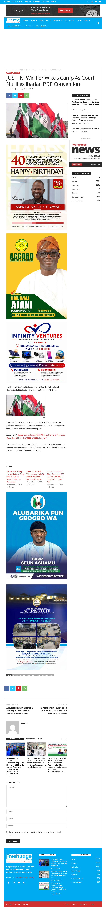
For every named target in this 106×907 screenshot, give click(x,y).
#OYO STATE (31, 675)
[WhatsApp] (26, 95)
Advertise (45, 2)
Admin (11, 89)
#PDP (38, 675)
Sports (28, 26)
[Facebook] (87, 2)
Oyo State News (47, 675)
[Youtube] (99, 2)
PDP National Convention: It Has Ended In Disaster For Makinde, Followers (53, 710)
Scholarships (82, 20)
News (33, 20)
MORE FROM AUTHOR (34, 739)
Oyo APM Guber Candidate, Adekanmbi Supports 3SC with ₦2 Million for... (59, 863)
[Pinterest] (21, 95)
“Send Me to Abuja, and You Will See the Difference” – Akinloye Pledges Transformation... (85, 117)
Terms (53, 2)
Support (36, 2)
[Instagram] (91, 2)
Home (25, 20)
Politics (68, 20)
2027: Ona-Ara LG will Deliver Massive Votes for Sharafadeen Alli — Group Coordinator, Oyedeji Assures (36, 762)
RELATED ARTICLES (15, 739)
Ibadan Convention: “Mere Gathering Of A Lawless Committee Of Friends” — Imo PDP (55, 476)
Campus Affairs (77, 197)
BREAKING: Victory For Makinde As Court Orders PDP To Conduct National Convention (15, 476)
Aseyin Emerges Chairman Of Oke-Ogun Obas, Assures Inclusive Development (20, 710)
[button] (98, 23)
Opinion (56, 20)
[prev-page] (62, 739)
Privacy (28, 2)
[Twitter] (95, 2)
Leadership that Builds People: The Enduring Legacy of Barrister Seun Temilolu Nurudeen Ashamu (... (85, 103)
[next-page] (66, 739)
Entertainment (14, 26)
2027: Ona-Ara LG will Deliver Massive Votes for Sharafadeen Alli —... (59, 874)
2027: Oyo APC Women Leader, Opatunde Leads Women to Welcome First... (58, 887)
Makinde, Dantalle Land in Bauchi (85, 128)
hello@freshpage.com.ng (25, 877)
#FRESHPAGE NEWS (19, 675)
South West (41, 26)
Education (44, 20)
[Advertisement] (53, 48)
